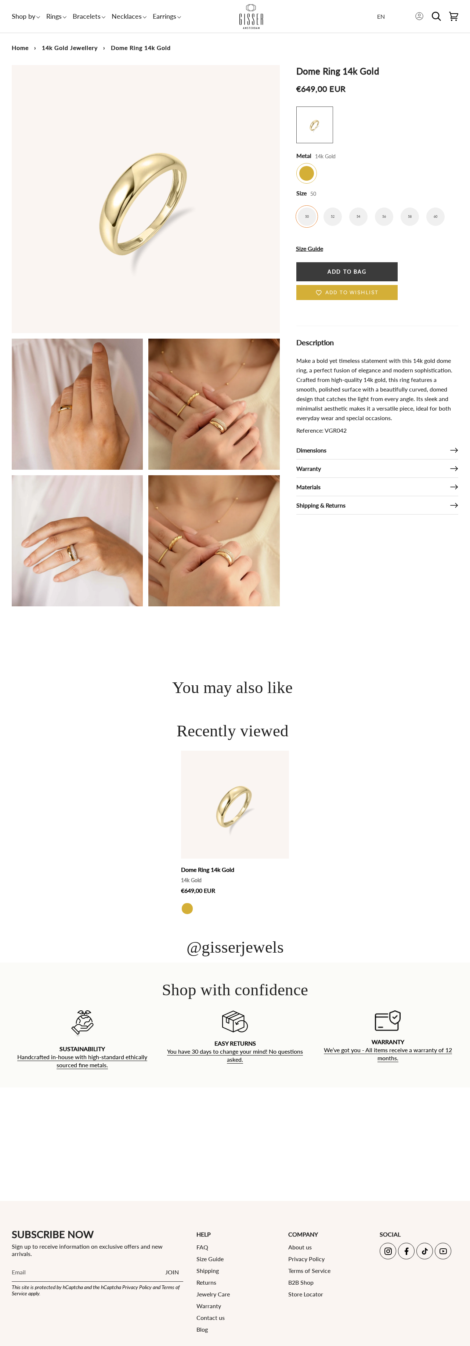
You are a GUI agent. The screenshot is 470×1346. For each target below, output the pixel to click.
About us (300, 1247)
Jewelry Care (213, 1294)
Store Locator (305, 1294)
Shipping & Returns (321, 505)
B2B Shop (301, 1282)
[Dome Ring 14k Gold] (235, 805)
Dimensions (311, 450)
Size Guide (210, 1258)
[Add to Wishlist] (281, 756)
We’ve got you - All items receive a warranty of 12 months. (388, 1053)
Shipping (207, 1270)
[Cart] (453, 16)
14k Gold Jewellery (70, 47)
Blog (202, 1329)
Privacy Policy (137, 1287)
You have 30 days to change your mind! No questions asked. (235, 1055)
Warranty (308, 468)
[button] (23, 16)
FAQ (202, 1247)
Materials (308, 486)
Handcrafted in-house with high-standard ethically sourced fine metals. (82, 1060)
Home (20, 47)
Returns (206, 1282)
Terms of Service (309, 1270)
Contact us (210, 1317)
